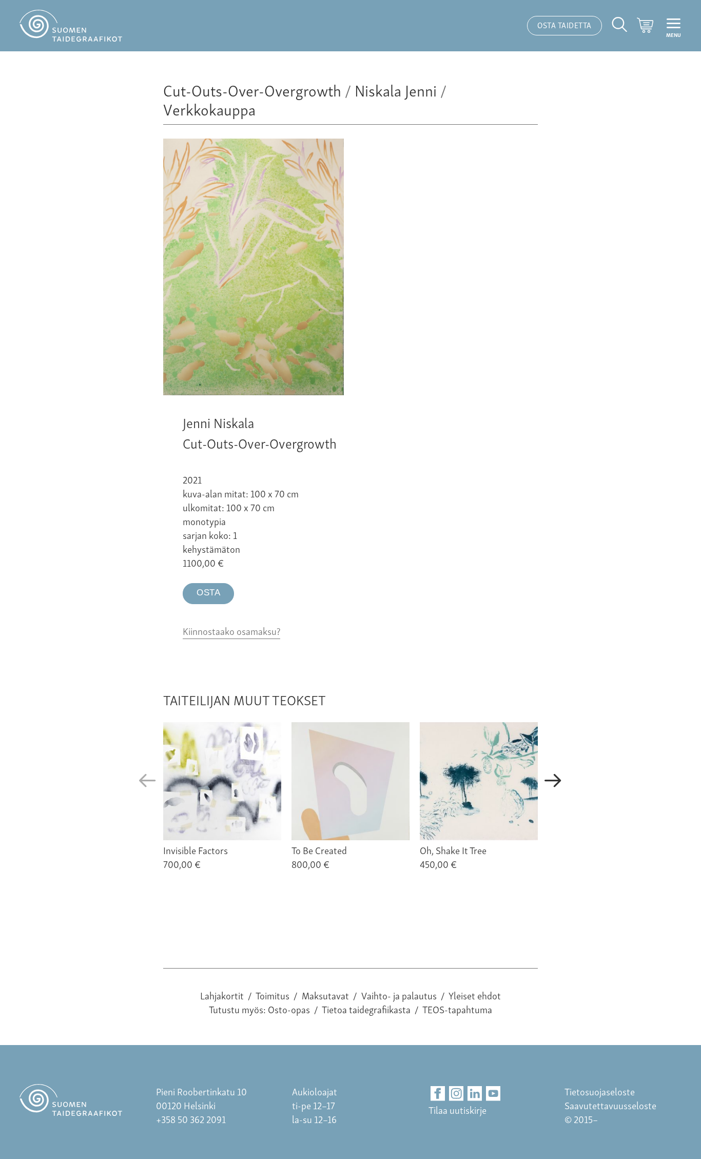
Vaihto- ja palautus (399, 995)
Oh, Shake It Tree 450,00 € (453, 857)
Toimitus (272, 995)
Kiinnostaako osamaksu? (231, 631)
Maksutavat (325, 995)
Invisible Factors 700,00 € (195, 857)
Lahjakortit (222, 995)
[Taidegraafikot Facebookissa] (438, 1093)
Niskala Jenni (396, 89)
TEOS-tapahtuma (457, 1009)
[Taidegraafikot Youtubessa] (493, 1093)
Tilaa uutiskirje (457, 1109)
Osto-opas (289, 1009)
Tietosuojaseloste (599, 1091)
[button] (148, 780)
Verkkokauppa (209, 108)
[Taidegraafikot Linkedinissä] (475, 1093)
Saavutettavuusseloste (610, 1105)
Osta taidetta (564, 24)
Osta (208, 592)
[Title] (253, 391)
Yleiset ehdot (475, 995)
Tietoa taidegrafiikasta (366, 1009)
